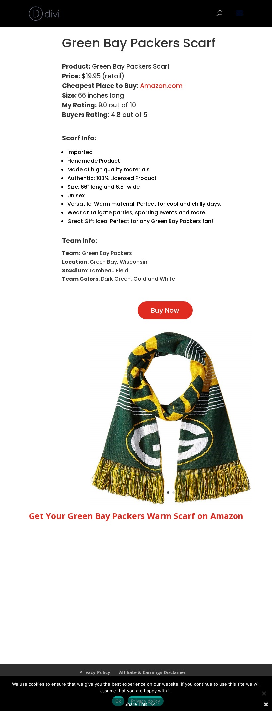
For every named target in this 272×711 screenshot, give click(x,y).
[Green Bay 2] (170, 504)
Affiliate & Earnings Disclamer (152, 672)
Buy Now (165, 310)
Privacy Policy (94, 672)
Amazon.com (161, 85)
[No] (263, 693)
